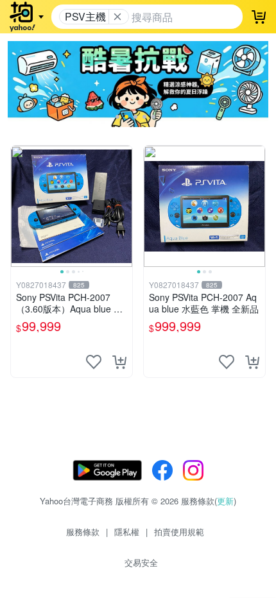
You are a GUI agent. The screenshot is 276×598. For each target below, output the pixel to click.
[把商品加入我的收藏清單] (93, 362)
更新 (225, 501)
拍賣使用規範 (179, 531)
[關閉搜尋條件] (117, 16)
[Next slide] (124, 206)
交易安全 (141, 562)
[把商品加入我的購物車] (119, 362)
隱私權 (126, 531)
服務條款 (82, 531)
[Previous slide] (19, 206)
